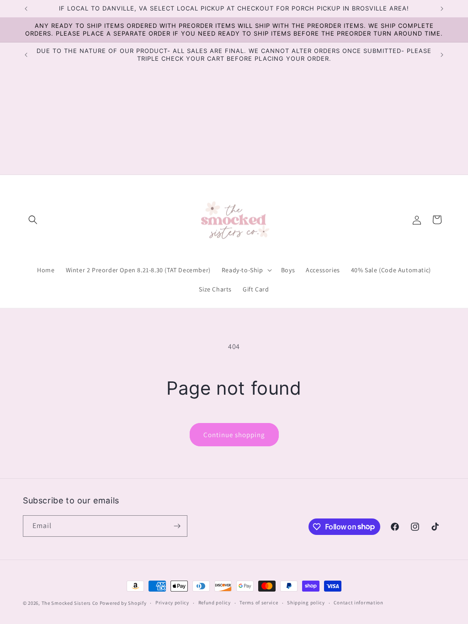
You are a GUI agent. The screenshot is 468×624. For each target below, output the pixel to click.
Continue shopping (234, 434)
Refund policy (214, 602)
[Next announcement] (442, 8)
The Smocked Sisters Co (70, 603)
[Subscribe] (177, 526)
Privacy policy (172, 602)
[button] (33, 220)
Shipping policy (306, 602)
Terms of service (258, 602)
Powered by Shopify (123, 603)
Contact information (358, 602)
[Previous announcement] (26, 8)
